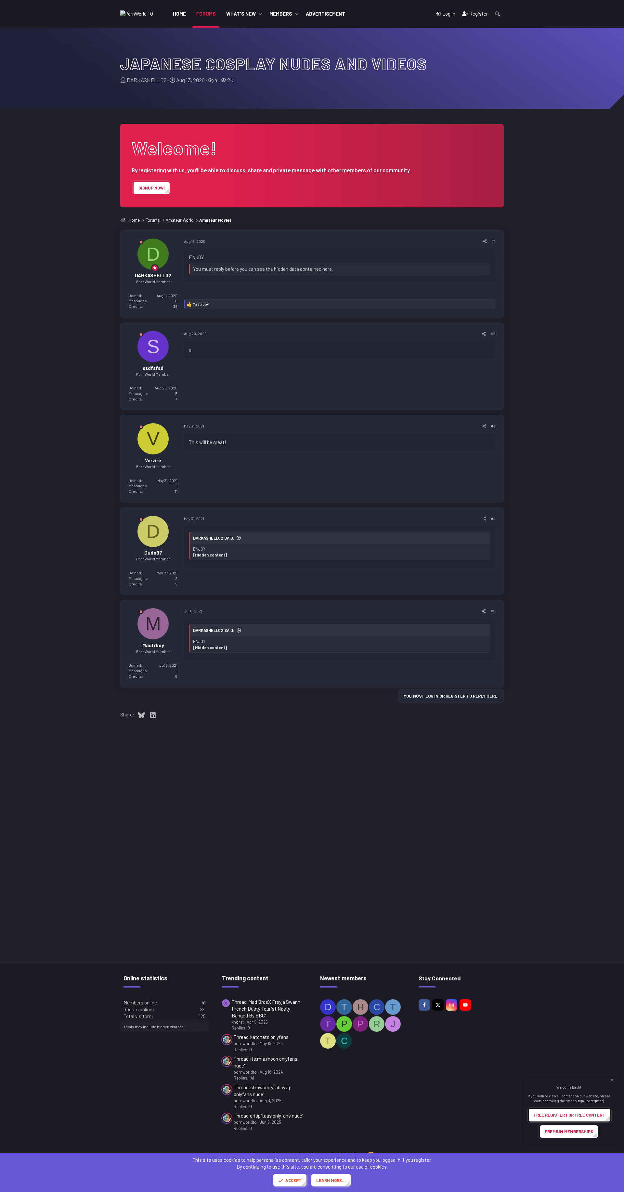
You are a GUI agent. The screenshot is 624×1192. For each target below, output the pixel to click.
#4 (493, 518)
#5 (492, 611)
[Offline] (141, 243)
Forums (206, 14)
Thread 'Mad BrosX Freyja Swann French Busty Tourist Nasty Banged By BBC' (266, 1008)
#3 (493, 426)
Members (280, 14)
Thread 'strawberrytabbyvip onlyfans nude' (263, 1090)
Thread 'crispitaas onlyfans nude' (268, 1116)
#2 (492, 333)
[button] (260, 14)
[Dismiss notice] (611, 1081)
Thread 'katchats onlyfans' (261, 1037)
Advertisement (325, 14)
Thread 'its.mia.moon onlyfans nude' (265, 1062)
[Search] (497, 14)
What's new (241, 14)
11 (176, 491)
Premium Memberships (569, 1131)
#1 (493, 241)
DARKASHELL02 (146, 80)
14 (175, 399)
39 (175, 306)
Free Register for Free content (569, 1115)
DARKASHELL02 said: (213, 538)
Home (179, 14)
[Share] (485, 241)
